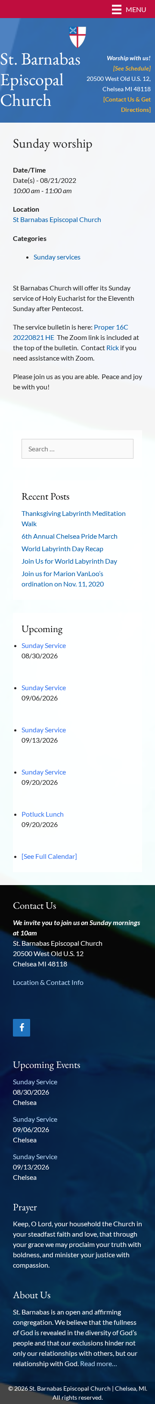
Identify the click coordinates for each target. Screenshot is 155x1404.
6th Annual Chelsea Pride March (70, 536)
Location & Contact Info (48, 982)
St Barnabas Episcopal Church (57, 219)
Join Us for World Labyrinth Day (69, 561)
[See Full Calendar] (49, 856)
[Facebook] (21, 1028)
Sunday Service (44, 645)
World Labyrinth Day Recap (62, 548)
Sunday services (57, 257)
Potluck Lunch (43, 814)
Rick (112, 347)
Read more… (98, 1363)
